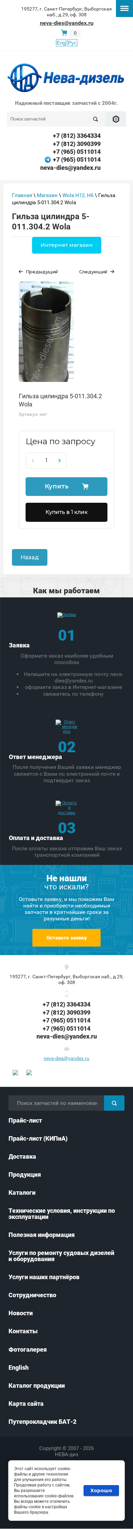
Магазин (47, 195)
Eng (61, 43)
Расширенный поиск (116, 119)
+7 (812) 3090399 (77, 143)
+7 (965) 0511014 (77, 151)
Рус (72, 43)
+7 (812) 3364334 (77, 135)
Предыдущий (42, 271)
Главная (22, 195)
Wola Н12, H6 (77, 195)
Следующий (93, 271)
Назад (29, 557)
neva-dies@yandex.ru (66, 23)
